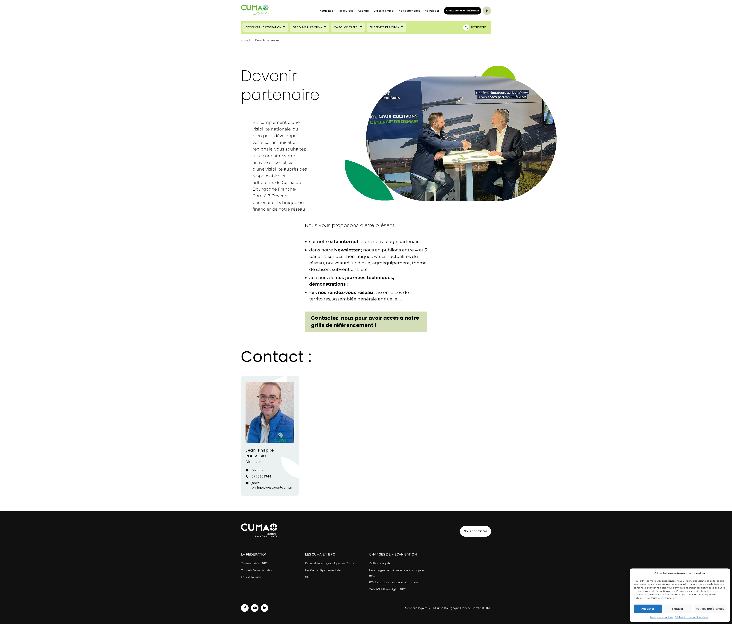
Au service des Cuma (384, 27)
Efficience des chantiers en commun (393, 582)
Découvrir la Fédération (263, 27)
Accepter (647, 608)
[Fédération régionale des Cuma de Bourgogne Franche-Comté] (255, 11)
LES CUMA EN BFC (320, 554)
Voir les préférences (710, 608)
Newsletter (432, 11)
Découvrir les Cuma (307, 27)
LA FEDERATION (254, 554)
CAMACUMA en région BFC (387, 589)
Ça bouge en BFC (346, 27)
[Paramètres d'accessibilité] (487, 10)
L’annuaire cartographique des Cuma (329, 563)
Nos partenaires (409, 11)
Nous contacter (475, 531)
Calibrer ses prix (379, 563)
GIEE (308, 577)
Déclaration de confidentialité (691, 617)
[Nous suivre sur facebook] (245, 608)
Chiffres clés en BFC (254, 563)
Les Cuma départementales (323, 570)
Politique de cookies (661, 617)
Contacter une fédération (461, 10)
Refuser (677, 608)
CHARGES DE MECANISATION (393, 554)
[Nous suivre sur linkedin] (264, 608)
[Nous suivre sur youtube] (254, 608)
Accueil (245, 40)
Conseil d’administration (257, 570)
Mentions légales (416, 608)
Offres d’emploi (383, 11)
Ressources (346, 11)
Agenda (363, 11)
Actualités (326, 11)
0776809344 (261, 476)
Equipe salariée (251, 577)
